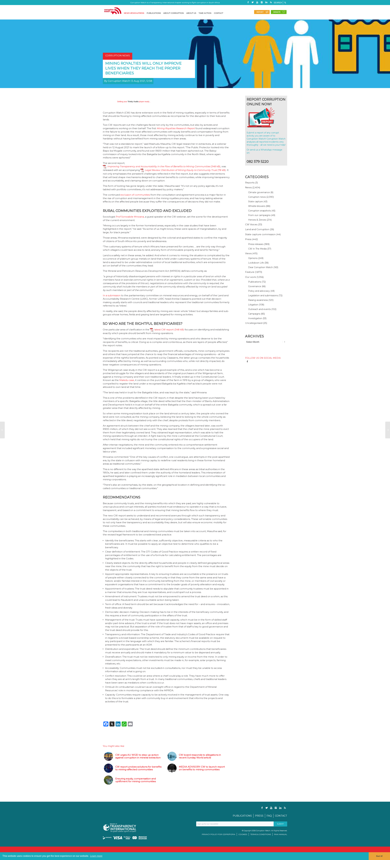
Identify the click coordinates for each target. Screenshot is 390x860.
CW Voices (251, 224)
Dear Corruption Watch (260, 267)
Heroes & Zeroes (257, 219)
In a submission (112, 295)
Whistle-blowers (256, 206)
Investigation (255, 318)
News (248, 187)
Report (260, 12)
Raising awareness (258, 300)
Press (248, 239)
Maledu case (126, 380)
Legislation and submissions (263, 295)
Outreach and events (259, 309)
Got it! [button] (379, 856)
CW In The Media (257, 248)
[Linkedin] (266, 2)
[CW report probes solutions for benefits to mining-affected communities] (2, 430)
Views (248, 253)
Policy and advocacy (259, 291)
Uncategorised (253, 323)
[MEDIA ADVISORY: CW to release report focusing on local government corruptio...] (387, 430)
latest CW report (164, 329)
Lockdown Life (256, 262)
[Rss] (271, 2)
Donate (276, 12)
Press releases (255, 244)
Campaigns (254, 313)
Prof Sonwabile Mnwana (130, 216)
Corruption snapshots (259, 210)
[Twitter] (252, 2)
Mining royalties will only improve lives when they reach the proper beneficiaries (143, 68)
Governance (254, 286)
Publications (254, 281)
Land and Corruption (257, 229)
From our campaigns (259, 215)
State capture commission (260, 234)
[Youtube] (257, 2)
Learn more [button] (96, 856)
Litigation (253, 304)
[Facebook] (248, 2)
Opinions (252, 258)
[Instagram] (261, 2)
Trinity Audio (133, 102)
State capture (255, 201)
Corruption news (257, 197)
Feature (249, 272)
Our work (250, 277)
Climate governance (259, 192)
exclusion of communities (135, 194)
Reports (249, 182)
